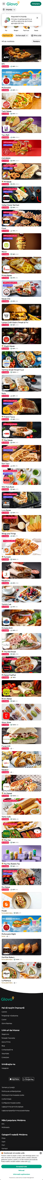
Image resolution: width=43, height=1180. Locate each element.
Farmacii (5, 1148)
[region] (21, 26)
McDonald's (5, 1127)
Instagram (5, 1068)
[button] (6, 26)
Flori (3, 1145)
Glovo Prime (6, 1042)
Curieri (4, 1019)
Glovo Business (7, 1023)
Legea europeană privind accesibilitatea (15, 1110)
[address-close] (37, 18)
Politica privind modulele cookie (13, 1095)
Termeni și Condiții (8, 1087)
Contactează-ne (7, 1050)
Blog (3, 1046)
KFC (3, 1124)
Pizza (3, 1138)
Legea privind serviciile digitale (12, 1107)
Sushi (3, 1142)
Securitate (5, 1053)
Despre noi (5, 1034)
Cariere (4, 1012)
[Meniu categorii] (4, 4)
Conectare (5, 1057)
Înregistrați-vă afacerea (10, 1016)
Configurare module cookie (11, 1103)
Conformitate (6, 1099)
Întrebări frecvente (8, 1038)
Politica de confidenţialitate (11, 1091)
